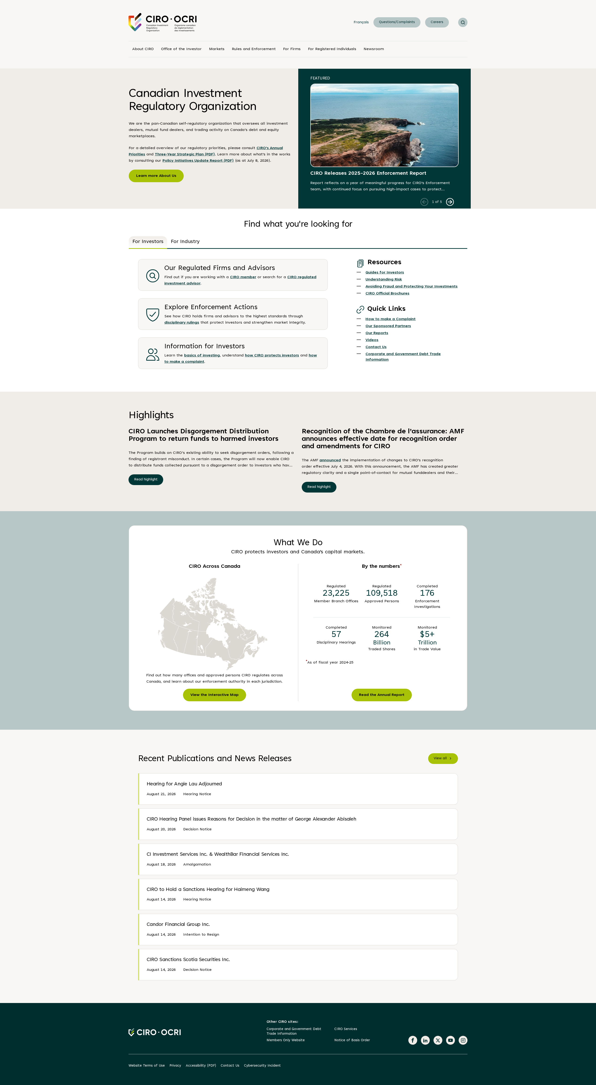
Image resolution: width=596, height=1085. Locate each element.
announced (330, 460)
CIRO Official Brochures (387, 293)
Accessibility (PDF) (201, 1066)
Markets (216, 49)
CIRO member (243, 277)
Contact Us (376, 347)
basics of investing (202, 355)
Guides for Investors (385, 272)
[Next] (450, 202)
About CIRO (143, 49)
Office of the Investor (181, 49)
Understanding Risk (384, 279)
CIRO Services (345, 1029)
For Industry (185, 241)
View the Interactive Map (214, 695)
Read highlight (146, 479)
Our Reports (377, 333)
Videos (372, 340)
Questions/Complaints (397, 22)
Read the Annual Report (381, 695)
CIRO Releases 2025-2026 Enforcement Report (368, 173)
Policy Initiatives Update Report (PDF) (198, 161)
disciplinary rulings (181, 323)
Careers (437, 22)
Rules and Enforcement (254, 49)
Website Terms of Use (147, 1066)
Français (361, 22)
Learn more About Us (156, 176)
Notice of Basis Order (352, 1040)
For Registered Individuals (332, 49)
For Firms (292, 49)
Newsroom (374, 49)
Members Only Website (286, 1040)
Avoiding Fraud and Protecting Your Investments (411, 286)
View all (440, 758)
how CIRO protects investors (272, 355)
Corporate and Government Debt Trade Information (294, 1031)
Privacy (175, 1066)
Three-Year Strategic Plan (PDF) (185, 154)
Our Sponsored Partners (388, 326)
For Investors (147, 241)
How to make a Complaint (391, 319)
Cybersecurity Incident (262, 1066)
